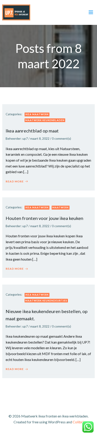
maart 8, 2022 (39, 138)
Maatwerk (60, 207)
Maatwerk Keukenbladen (45, 120)
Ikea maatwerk (37, 114)
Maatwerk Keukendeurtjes (46, 300)
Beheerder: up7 (17, 138)
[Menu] (91, 12)
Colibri (78, 422)
